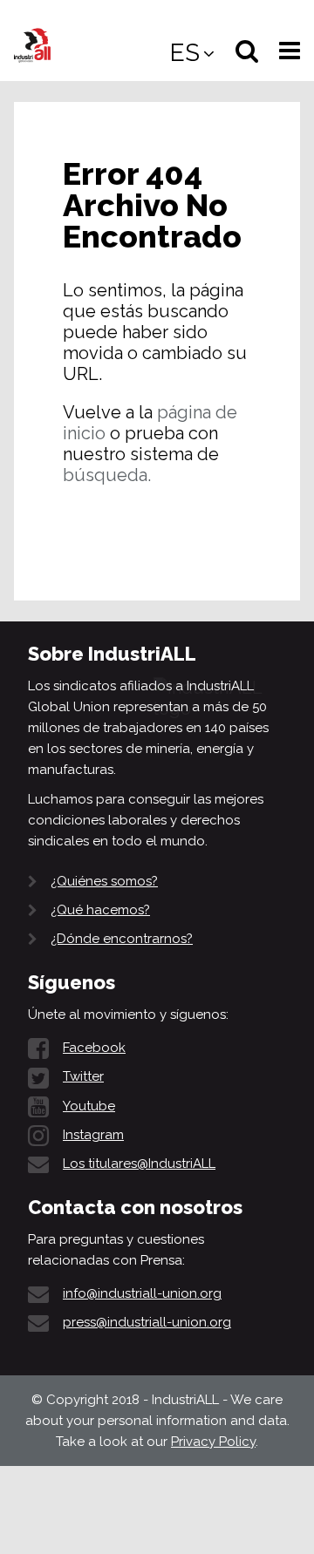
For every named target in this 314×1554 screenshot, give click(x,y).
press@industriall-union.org (147, 1322)
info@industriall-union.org (142, 1293)
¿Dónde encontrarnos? (122, 939)
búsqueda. (107, 475)
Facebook (94, 1047)
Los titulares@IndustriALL (139, 1163)
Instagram (93, 1135)
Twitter (83, 1076)
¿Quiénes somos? (104, 881)
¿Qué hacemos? (100, 910)
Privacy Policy (213, 1441)
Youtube (89, 1106)
